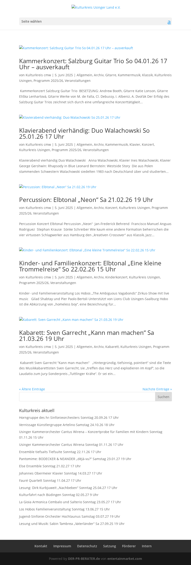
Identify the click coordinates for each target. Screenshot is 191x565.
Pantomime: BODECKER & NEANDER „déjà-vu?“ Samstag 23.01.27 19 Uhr (75, 459)
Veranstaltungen (78, 80)
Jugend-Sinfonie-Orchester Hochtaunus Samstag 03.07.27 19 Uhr (69, 516)
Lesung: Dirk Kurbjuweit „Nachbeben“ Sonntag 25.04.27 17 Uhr (68, 487)
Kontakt (40, 546)
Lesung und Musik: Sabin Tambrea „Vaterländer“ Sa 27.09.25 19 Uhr (72, 523)
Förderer (129, 546)
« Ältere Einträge (32, 389)
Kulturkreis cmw (38, 75)
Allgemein (84, 75)
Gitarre (110, 75)
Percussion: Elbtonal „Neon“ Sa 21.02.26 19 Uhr (86, 199)
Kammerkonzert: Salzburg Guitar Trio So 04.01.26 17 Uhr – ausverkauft (93, 64)
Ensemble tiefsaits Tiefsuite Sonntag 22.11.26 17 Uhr (60, 452)
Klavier (135, 144)
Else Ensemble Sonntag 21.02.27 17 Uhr (50, 466)
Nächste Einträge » (157, 389)
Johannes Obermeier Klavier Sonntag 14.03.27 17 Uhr (60, 473)
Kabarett (112, 346)
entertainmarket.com (124, 558)
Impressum (62, 546)
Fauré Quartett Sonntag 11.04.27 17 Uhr (50, 480)
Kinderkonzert (116, 277)
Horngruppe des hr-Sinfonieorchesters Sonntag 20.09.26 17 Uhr (69, 417)
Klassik (147, 75)
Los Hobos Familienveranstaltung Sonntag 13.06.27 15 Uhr (64, 509)
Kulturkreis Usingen (34, 150)
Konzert (148, 144)
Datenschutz (87, 546)
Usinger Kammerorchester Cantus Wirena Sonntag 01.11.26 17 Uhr (71, 444)
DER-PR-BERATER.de (84, 558)
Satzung (109, 546)
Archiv (99, 75)
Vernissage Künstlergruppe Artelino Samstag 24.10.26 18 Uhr (67, 425)
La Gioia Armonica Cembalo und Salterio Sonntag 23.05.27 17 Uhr (70, 502)
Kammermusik (129, 75)
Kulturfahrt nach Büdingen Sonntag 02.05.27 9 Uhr (59, 494)
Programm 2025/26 (48, 80)
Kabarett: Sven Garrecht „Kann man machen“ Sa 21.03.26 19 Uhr (86, 335)
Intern (147, 546)
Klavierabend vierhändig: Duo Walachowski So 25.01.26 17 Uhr (84, 133)
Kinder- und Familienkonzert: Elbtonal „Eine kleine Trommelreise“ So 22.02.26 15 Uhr (90, 266)
